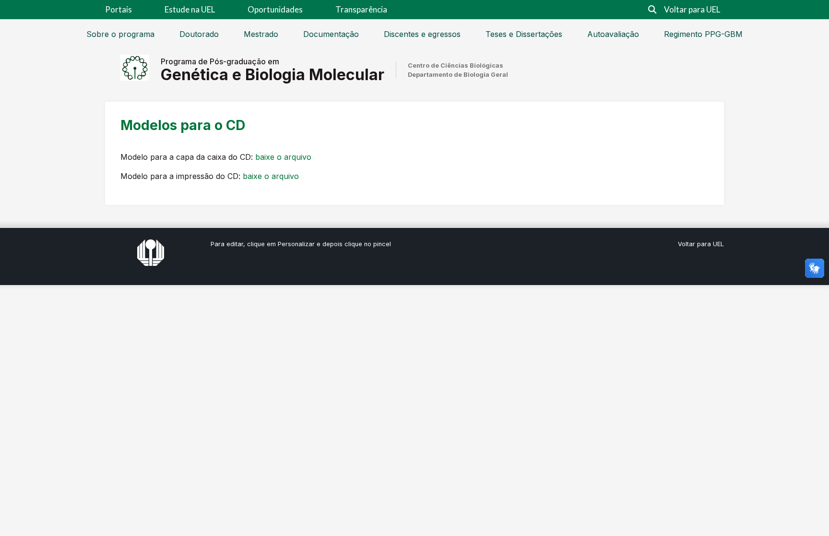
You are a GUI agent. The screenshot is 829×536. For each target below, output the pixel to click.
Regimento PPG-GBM (703, 34)
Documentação (331, 34)
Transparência (361, 9)
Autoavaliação (613, 34)
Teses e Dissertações (524, 34)
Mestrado (261, 34)
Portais (118, 9)
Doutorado (199, 34)
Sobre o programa (120, 34)
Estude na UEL (190, 9)
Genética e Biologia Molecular (272, 74)
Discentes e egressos (422, 34)
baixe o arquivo (283, 157)
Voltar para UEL (692, 9)
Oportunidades (275, 9)
